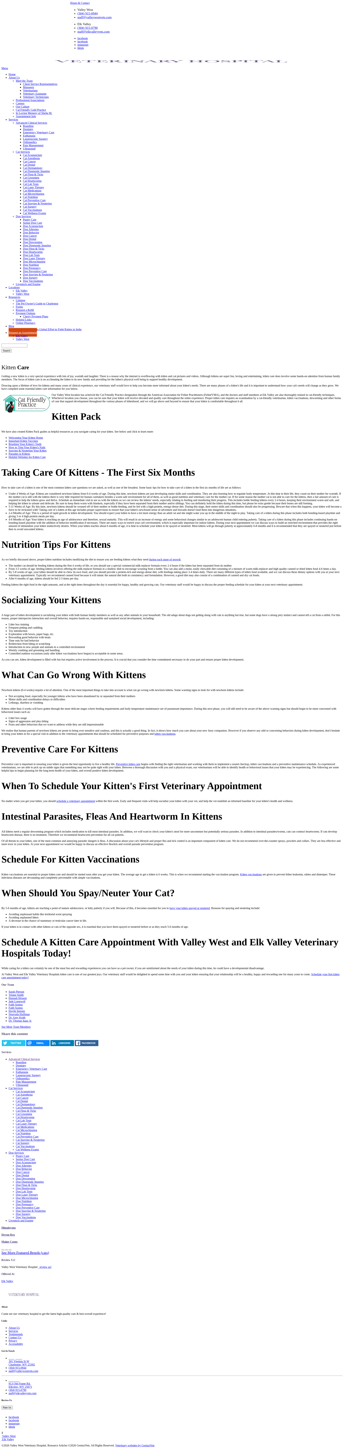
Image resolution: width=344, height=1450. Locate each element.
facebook (82, 38)
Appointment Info (26, 116)
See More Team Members (16, 1026)
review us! (45, 1267)
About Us (14, 77)
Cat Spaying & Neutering (37, 203)
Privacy (13, 1340)
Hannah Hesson (18, 998)
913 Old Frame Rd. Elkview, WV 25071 (20, 1383)
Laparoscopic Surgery (35, 138)
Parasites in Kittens (19, 453)
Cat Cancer (29, 161)
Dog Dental (29, 239)
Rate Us (7, 1407)
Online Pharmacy (25, 322)
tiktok (80, 47)
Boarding (28, 126)
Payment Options (25, 313)
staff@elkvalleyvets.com (93, 31)
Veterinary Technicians (36, 96)
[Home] (172, 65)
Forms (19, 306)
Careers (20, 103)
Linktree (20, 300)
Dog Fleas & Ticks (33, 248)
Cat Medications (32, 190)
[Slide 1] (6, 1249)
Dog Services (23, 216)
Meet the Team (24, 80)
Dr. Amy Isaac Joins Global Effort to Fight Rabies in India (49, 329)
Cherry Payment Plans (35, 316)
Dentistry (28, 129)
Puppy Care (29, 219)
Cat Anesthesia (31, 158)
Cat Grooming (31, 177)
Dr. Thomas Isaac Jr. (20, 1020)
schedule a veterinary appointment (75, 801)
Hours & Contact (80, 2)
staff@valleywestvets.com (94, 17)
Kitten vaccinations (251, 874)
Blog (11, 326)
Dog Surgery (30, 277)
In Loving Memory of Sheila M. (34, 113)
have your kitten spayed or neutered (189, 908)
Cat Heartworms (32, 180)
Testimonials (16, 1334)
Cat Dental (29, 164)
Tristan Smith (16, 994)
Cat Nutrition (30, 197)
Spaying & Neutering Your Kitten (28, 450)
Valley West (22, 293)
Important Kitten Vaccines (23, 440)
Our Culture (22, 106)
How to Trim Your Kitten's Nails (27, 447)
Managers (28, 87)
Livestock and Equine (28, 284)
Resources (14, 297)
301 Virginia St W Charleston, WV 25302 (22, 1361)
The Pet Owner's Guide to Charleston (37, 303)
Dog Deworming (32, 242)
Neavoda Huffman (19, 1014)
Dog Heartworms (33, 251)
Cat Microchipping (33, 193)
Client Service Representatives (40, 84)
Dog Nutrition (31, 264)
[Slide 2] (10, 1249)
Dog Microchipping (34, 261)
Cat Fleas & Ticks (33, 174)
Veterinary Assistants (34, 93)
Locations (14, 287)
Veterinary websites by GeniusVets (134, 1445)
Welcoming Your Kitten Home (26, 437)
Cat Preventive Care (34, 200)
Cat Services (23, 151)
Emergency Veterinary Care (38, 132)
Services (13, 119)
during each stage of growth (165, 559)
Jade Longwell (17, 1001)
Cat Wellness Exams (34, 213)
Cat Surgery (30, 206)
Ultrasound (29, 148)
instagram (82, 44)
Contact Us (15, 1337)
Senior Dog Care (32, 222)
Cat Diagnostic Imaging (36, 171)
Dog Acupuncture (33, 226)
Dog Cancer (30, 235)
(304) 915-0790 (87, 28)
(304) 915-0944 (87, 13)
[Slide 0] (2, 1249)
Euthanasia (29, 135)
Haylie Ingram (17, 1011)
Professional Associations (30, 100)
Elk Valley (22, 290)
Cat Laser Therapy (33, 187)
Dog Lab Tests (31, 255)
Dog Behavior (31, 232)
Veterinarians (30, 90)
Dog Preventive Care (35, 271)
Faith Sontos (16, 1004)
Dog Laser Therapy (34, 258)
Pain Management (33, 145)
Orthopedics (30, 142)
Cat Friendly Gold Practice (31, 109)
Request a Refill (25, 310)
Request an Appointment (23, 332)
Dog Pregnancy (32, 268)
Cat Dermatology (32, 167)
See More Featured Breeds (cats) (25, 1253)
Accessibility (16, 1343)
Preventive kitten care (128, 764)
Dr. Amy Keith (17, 1017)
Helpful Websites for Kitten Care (27, 457)
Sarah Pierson (16, 991)
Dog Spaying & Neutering (38, 274)
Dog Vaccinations (33, 280)
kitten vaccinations (164, 733)
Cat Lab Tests (31, 184)
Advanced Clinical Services (31, 122)
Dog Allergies (31, 229)
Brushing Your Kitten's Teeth (25, 444)
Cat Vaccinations (32, 209)
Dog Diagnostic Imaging (37, 245)
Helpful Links (24, 319)
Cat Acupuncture (32, 155)
